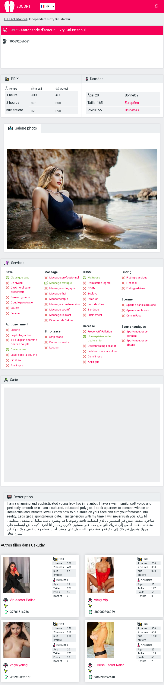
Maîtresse (94, 277)
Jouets (15, 307)
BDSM (91, 288)
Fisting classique (136, 277)
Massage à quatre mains (64, 304)
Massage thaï (57, 293)
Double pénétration (22, 302)
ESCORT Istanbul (15, 19)
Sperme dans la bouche (141, 304)
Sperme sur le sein (137, 310)
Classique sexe (20, 277)
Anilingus (93, 361)
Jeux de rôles (96, 304)
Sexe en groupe (20, 297)
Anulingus (17, 365)
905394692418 (104, 677)
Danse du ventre (59, 342)
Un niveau (17, 282)
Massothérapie (58, 298)
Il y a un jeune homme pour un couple (24, 342)
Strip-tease (56, 336)
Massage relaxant (60, 314)
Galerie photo (25, 128)
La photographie (21, 335)
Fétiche (15, 313)
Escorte (15, 329)
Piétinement (95, 314)
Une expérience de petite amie (99, 338)
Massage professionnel (64, 277)
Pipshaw (16, 360)
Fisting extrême (135, 288)
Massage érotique (60, 282)
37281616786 (19, 612)
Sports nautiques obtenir (137, 342)
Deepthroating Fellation (102, 345)
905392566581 (19, 41)
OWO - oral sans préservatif (21, 289)
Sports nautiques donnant (137, 333)
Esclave (92, 293)
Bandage (93, 309)
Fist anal (131, 282)
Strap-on (93, 298)
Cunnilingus (95, 356)
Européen (132, 103)
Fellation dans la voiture (102, 351)
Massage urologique (62, 288)
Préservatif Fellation (100, 331)
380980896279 (104, 612)
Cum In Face (133, 315)
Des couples (18, 349)
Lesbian (54, 347)
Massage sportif (59, 309)
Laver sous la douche (24, 354)
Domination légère (99, 282)
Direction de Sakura (61, 320)
